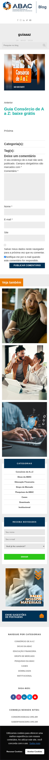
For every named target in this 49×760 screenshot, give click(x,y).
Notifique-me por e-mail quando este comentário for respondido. (22, 259)
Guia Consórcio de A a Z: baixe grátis (24, 111)
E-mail (8, 219)
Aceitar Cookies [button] (34, 751)
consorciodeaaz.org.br (24, 717)
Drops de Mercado (24, 487)
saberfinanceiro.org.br (24, 722)
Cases (24, 497)
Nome (8, 206)
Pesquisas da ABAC (24, 492)
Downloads (24, 502)
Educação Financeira (24, 482)
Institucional (24, 507)
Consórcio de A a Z (24, 472)
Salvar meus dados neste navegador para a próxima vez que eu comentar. (24, 251)
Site (6, 232)
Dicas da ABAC (24, 477)
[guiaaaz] (24, 72)
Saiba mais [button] (34, 743)
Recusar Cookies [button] (14, 751)
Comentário (11, 171)
